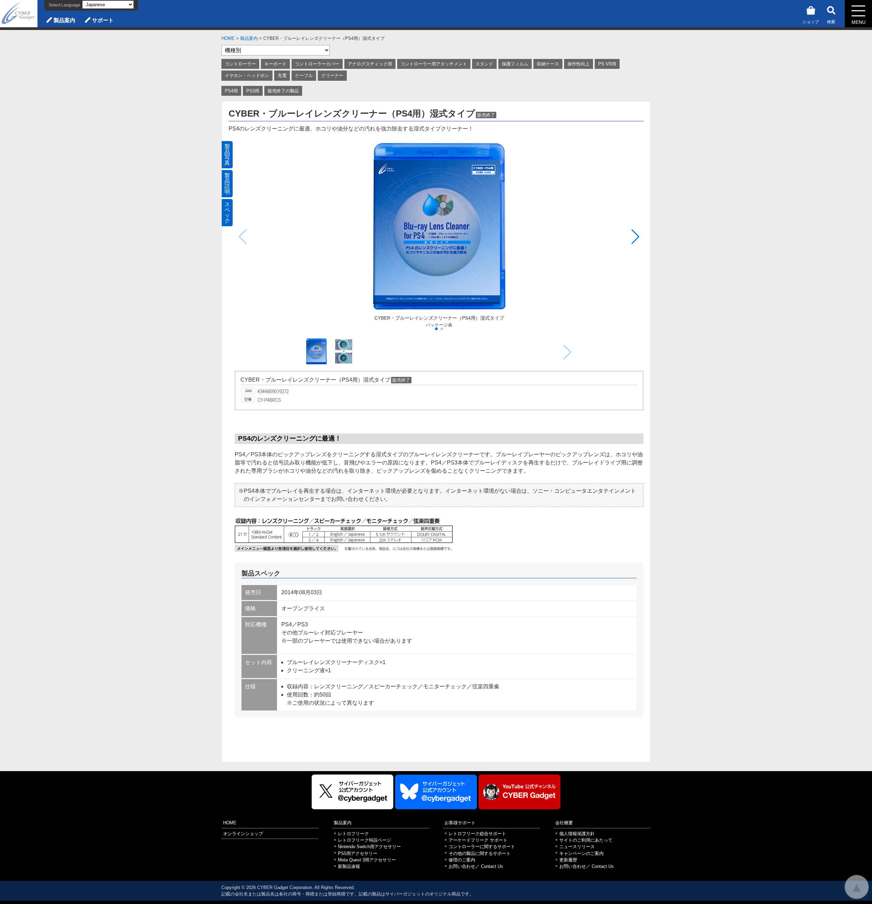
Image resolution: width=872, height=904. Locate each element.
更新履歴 (568, 859)
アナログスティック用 (370, 63)
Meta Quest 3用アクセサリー (367, 859)
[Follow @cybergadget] (352, 792)
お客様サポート (460, 822)
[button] (635, 236)
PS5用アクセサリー (357, 853)
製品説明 (227, 183)
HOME (228, 38)
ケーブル (304, 75)
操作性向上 (578, 63)
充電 (282, 75)
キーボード (275, 63)
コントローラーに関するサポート (482, 846)
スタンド (484, 63)
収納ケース (548, 63)
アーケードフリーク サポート (478, 840)
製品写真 (227, 154)
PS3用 (252, 90)
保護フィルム (515, 63)
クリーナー (332, 75)
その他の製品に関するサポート (480, 853)
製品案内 (64, 20)
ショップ (811, 21)
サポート (103, 20)
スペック (227, 212)
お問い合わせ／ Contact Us (476, 866)
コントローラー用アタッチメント (434, 63)
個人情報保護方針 (577, 833)
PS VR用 (607, 63)
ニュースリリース (577, 846)
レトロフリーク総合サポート (477, 833)
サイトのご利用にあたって (585, 840)
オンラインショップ (243, 833)
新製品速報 (349, 866)
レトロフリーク (353, 833)
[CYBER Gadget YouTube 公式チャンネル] (519, 792)
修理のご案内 (462, 859)
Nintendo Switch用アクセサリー (369, 846)
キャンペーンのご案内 (581, 853)
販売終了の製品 (283, 90)
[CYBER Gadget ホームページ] (18, 13)
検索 (831, 21)
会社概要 (564, 822)
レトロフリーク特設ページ (364, 840)
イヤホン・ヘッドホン (247, 75)
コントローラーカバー (317, 63)
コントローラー (240, 63)
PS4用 (231, 90)
